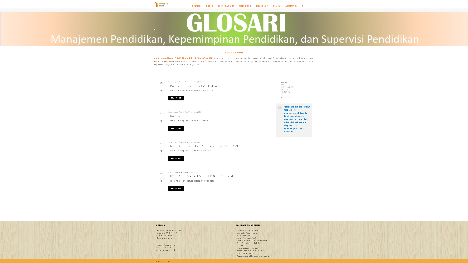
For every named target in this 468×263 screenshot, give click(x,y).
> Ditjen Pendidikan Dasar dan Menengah (251, 241)
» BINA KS (283, 95)
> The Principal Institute (245, 253)
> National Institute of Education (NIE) (250, 251)
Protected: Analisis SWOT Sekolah (195, 85)
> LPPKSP (239, 246)
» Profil (282, 84)
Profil (209, 6)
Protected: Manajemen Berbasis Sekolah (201, 176)
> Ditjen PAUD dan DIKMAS (246, 238)
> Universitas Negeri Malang (246, 233)
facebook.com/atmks (164, 247)
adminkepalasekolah (176, 82)
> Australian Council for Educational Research (253, 256)
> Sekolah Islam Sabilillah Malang (248, 230)
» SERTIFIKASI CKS (286, 87)
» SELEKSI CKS (285, 90)
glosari (186, 82)
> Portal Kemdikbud (243, 235)
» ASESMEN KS (285, 97)
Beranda (196, 6)
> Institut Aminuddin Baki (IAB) (247, 248)
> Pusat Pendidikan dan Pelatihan (248, 243)
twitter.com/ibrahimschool (166, 245)
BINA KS (277, 6)
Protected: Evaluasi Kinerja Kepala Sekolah (203, 146)
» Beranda (283, 82)
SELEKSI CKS (245, 6)
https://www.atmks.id (164, 238)
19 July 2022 (197, 172)
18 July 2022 (197, 82)
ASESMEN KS (291, 6)
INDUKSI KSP (262, 6)
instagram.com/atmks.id (165, 250)
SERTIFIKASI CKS (226, 6)
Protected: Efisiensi (184, 115)
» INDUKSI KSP (285, 92)
